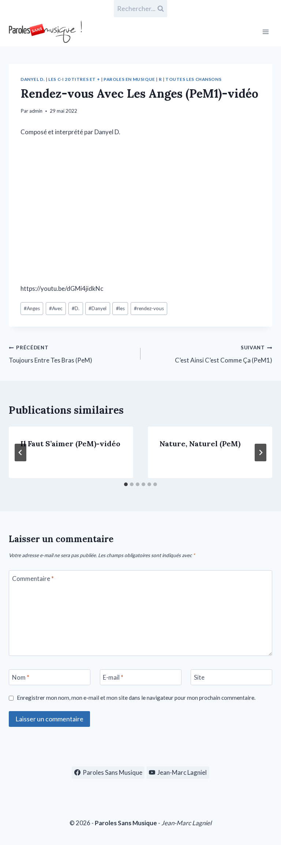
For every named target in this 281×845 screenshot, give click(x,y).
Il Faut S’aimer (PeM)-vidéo (70, 443)
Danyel (97, 308)
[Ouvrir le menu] (265, 31)
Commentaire (33, 578)
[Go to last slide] (20, 452)
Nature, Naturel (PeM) (200, 443)
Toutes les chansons (193, 79)
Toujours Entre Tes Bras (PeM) (50, 354)
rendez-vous (149, 308)
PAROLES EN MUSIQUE (129, 79)
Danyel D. (32, 79)
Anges (32, 308)
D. (75, 308)
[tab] (126, 484)
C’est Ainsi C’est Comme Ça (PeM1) (223, 354)
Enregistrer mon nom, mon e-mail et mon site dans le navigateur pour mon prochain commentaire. (136, 697)
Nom (20, 677)
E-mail (113, 677)
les (120, 308)
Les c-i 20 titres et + (74, 79)
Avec (56, 308)
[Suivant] (260, 452)
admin (35, 111)
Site (199, 677)
